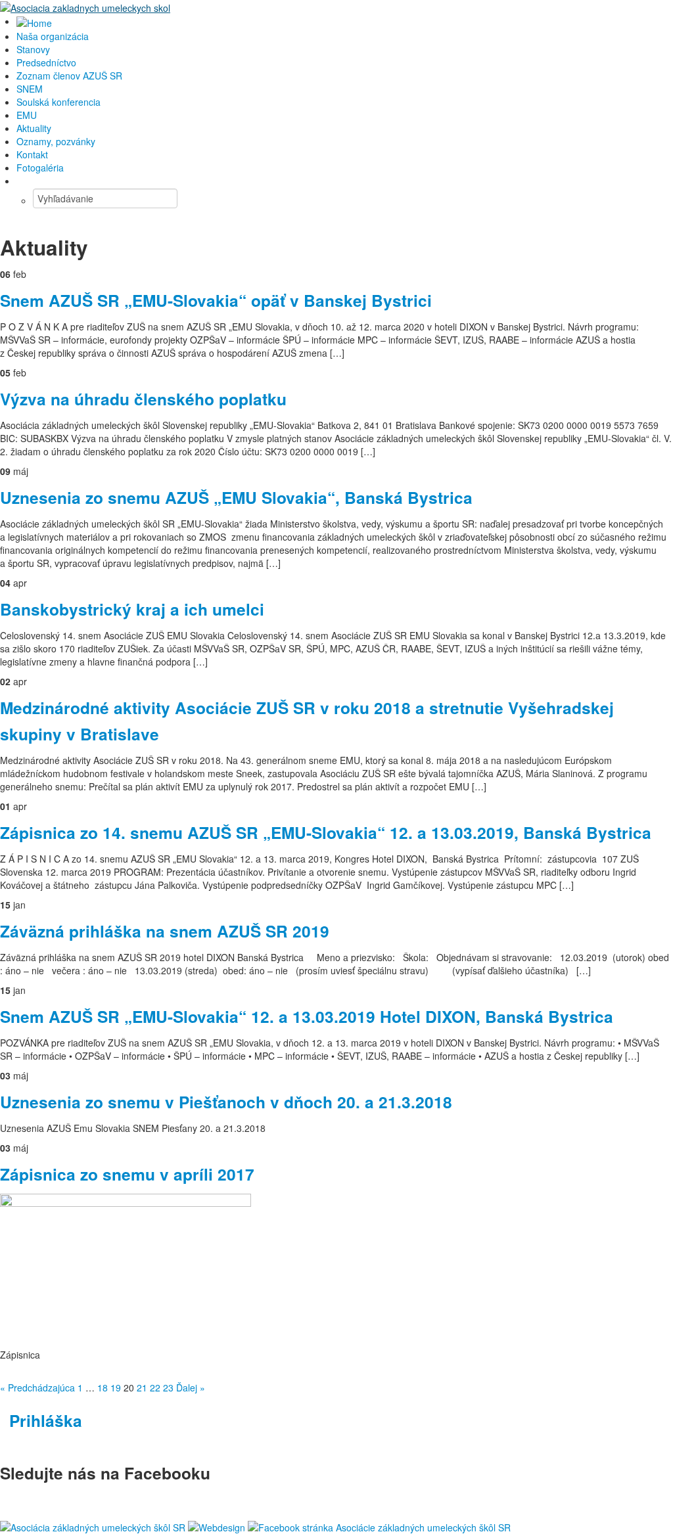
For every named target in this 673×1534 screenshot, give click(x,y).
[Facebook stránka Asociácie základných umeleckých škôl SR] (379, 1525)
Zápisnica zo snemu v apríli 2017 (127, 1174)
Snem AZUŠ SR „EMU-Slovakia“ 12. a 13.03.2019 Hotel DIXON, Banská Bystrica (306, 1016)
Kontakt (32, 154)
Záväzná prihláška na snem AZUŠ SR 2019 (164, 931)
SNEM (29, 88)
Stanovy (33, 49)
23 (168, 1387)
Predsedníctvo (46, 62)
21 (142, 1387)
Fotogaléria (40, 167)
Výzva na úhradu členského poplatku (143, 399)
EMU (26, 115)
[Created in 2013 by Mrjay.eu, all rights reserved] (216, 1525)
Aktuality (33, 128)
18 (102, 1387)
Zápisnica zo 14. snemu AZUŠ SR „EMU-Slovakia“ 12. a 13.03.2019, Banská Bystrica (325, 832)
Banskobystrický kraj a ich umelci (132, 609)
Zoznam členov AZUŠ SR (69, 75)
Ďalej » (190, 1387)
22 (155, 1387)
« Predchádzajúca (37, 1387)
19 (115, 1387)
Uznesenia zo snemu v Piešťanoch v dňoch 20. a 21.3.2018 (226, 1102)
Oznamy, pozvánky (55, 141)
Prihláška (45, 1420)
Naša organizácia (52, 36)
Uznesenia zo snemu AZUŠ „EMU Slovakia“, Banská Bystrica (236, 497)
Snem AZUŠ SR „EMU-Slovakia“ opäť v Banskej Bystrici (216, 300)
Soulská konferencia (58, 101)
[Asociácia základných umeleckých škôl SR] (92, 1525)
